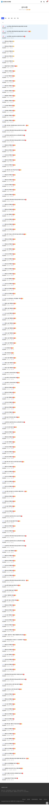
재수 (6, 18)
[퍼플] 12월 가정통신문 (9, 303)
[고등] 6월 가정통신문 (9, 511)
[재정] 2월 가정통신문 (9, 239)
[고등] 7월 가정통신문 (9, 476)
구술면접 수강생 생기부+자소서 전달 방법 (13, 768)
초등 (15, 18)
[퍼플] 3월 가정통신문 (9, 209)
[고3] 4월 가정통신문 (9, 615)
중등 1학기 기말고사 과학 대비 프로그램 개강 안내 (14, 234)
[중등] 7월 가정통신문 (9, 481)
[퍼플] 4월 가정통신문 (9, 174)
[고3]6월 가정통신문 (9, 105)
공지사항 (28, 9)
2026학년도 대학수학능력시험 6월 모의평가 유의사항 (15, 545)
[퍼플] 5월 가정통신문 (9, 145)
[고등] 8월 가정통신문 (9, 51)
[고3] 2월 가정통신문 (9, 249)
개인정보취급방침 (35, 799)
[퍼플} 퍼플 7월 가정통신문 (10, 66)
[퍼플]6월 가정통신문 (9, 95)
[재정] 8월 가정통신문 (9, 41)
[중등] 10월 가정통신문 (9, 362)
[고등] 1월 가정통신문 (9, 283)
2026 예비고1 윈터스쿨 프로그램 (11, 382)
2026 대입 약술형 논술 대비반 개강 (11, 585)
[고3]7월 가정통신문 (9, 75)
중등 (12, 18)
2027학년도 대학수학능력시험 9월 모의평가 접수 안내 (15, 130)
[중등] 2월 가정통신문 (9, 258)
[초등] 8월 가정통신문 (9, 61)
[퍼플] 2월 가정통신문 (9, 244)
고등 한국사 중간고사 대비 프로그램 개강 (12, 684)
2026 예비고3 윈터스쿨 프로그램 (11, 372)
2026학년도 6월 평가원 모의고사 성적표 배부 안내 (14, 540)
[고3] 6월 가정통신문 (9, 506)
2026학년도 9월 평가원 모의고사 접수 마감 (13, 516)
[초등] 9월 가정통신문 (9, 412)
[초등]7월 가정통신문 (9, 90)
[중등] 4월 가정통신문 (9, 189)
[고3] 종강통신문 (8, 348)
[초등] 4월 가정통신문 (9, 194)
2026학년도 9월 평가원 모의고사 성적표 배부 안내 (14, 422)
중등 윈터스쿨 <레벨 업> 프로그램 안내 (12, 723)
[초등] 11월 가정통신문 (9, 343)
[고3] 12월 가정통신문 (9, 313)
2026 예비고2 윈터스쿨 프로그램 (11, 377)
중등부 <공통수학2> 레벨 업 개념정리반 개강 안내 (14, 634)
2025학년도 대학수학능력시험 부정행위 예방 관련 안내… (15, 758)
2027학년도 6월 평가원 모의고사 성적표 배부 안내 (14, 135)
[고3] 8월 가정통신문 (9, 441)
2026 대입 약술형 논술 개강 (10, 590)
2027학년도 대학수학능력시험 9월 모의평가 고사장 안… (18, 31)
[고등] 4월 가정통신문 (9, 184)
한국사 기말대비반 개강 (9, 595)
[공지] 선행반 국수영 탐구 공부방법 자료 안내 (13, 773)
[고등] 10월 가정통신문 (9, 357)
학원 (18, 18)
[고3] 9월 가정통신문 (9, 397)
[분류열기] (41, 2)
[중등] (3, 56)
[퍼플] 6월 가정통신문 (9, 496)
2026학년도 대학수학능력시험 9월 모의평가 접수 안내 (15, 535)
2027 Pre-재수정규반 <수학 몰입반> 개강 (13, 298)
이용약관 (28, 799)
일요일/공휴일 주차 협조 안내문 (11, 778)
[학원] (3, 679)
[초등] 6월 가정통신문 (9, 531)
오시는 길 (45, 799)
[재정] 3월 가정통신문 (9, 204)
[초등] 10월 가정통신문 (9, 367)
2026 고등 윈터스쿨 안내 (9, 427)
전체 (3, 18)
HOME (20, 9)
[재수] (3, 41)
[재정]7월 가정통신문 (9, 71)
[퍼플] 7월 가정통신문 (9, 471)
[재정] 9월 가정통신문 (9, 387)
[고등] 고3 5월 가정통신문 (10, 550)
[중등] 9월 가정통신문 (9, 407)
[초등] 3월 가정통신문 (9, 229)
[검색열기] (44, 2)
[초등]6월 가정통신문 (9, 120)
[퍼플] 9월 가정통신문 (9, 392)
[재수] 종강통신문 (8, 352)
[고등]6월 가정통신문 (9, 110)
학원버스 (40, 799)
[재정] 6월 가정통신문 (9, 501)
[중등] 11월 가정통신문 (9, 338)
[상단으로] (47, 803)
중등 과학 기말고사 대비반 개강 (11, 600)
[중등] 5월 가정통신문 (9, 160)
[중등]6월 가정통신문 (9, 115)
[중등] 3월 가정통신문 (9, 224)
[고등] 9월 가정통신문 (9, 402)
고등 (9, 18)
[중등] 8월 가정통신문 (9, 56)
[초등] (3, 61)
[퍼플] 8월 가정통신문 (9, 46)
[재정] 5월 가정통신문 (9, 150)
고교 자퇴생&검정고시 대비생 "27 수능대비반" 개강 (14, 639)
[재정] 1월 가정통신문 (9, 268)
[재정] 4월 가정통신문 (9, 179)
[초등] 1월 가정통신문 (9, 293)
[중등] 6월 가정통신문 (9, 526)
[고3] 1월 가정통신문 (9, 278)
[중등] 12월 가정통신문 (9, 323)
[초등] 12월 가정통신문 (9, 328)
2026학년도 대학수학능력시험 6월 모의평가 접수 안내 (15, 679)
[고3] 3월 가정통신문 (9, 214)
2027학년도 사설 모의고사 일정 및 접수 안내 (15, 36)
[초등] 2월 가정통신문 (9, 263)
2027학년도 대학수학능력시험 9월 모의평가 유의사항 (17, 26)
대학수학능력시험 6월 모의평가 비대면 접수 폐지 (14, 674)
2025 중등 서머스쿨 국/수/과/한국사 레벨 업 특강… (15, 491)
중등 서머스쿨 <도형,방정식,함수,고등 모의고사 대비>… (15, 125)
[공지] (6, 26)
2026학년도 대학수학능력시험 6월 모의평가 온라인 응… (15, 580)
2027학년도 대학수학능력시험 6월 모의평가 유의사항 (15, 140)
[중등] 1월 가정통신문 (9, 748)
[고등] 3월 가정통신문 (9, 219)
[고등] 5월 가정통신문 (9, 155)
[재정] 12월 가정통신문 (9, 308)
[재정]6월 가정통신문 (9, 100)
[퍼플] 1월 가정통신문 (9, 273)
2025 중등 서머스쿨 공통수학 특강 (11, 521)
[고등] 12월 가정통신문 (9, 318)
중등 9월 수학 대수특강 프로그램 (11, 417)
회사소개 (23, 799)
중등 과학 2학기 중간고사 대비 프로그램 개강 (13, 461)
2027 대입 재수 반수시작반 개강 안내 (12, 169)
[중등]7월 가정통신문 (9, 85)
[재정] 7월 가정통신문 (9, 466)
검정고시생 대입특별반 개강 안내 (11, 763)
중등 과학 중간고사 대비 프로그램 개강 (12, 689)
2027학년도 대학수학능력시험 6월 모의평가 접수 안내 (15, 199)
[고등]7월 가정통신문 (9, 80)
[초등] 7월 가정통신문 (9, 486)
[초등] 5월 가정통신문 (9, 165)
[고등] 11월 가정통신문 (9, 333)
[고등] (3, 51)
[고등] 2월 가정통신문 (9, 254)
